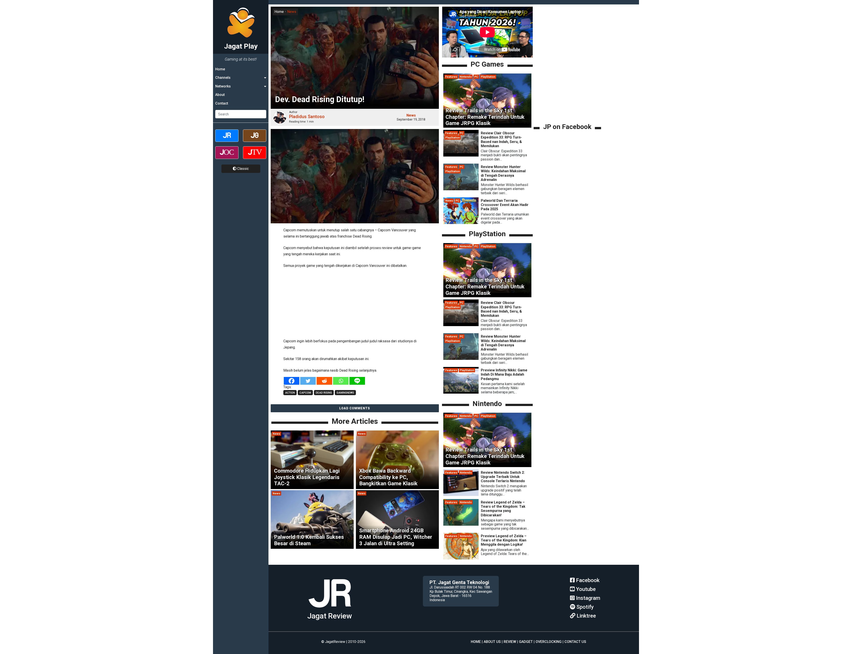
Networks (223, 86)
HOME (476, 642)
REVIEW (510, 642)
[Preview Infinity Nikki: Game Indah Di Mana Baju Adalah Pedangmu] (461, 392)
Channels (223, 77)
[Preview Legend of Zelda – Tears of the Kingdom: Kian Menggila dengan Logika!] (461, 558)
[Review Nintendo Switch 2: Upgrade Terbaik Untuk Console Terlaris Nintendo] (461, 495)
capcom (305, 392)
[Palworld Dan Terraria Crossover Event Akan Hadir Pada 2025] (461, 223)
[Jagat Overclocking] (226, 156)
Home (220, 69)
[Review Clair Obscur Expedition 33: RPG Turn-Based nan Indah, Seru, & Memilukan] (461, 155)
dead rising (324, 392)
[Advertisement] (354, 303)
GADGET (526, 642)
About (220, 95)
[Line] (357, 381)
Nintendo (466, 76)
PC (476, 76)
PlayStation (488, 76)
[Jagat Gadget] (254, 139)
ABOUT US (492, 642)
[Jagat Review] (226, 139)
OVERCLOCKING (549, 642)
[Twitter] (308, 381)
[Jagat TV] (254, 156)
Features (451, 76)
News (291, 12)
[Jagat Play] (330, 609)
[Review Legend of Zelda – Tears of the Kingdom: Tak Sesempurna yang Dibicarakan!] (461, 524)
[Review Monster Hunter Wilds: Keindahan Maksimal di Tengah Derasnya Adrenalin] (461, 189)
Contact (221, 103)
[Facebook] (291, 381)
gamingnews (345, 392)
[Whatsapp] (341, 381)
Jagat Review (329, 616)
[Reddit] (324, 381)
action (290, 392)
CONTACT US (575, 642)
